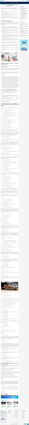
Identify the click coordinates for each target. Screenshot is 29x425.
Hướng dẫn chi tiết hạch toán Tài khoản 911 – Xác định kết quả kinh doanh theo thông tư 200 (24, 29)
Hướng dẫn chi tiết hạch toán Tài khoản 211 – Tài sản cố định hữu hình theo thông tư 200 (24, 24)
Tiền (14, 2)
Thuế (2, 2)
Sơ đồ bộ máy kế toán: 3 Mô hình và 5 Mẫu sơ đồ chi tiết (24, 19)
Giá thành (23, 2)
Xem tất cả (16, 400)
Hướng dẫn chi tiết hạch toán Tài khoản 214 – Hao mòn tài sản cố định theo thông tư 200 (24, 27)
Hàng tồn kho (12, 2)
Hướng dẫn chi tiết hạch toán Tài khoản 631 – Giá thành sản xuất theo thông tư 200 (24, 33)
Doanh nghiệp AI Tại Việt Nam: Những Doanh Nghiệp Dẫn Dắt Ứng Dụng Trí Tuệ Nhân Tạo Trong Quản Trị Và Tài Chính (24, 13)
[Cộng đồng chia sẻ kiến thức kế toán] (3, 1)
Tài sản (19, 2)
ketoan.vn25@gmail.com (4, 416)
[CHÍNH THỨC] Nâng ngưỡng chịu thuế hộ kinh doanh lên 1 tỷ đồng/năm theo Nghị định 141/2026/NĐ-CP (24, 8)
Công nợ (7, 2)
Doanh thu (17, 2)
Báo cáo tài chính (16, 3)
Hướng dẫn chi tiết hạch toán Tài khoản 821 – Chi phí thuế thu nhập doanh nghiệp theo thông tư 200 (24, 31)
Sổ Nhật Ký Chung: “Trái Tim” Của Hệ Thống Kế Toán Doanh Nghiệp (23, 15)
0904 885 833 (3, 417)
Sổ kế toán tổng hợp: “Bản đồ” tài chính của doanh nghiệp (23, 17)
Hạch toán (26, 2)
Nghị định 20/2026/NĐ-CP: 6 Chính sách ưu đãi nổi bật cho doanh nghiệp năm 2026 (24, 11)
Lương (21, 2)
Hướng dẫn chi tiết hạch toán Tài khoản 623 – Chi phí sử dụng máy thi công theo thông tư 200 (24, 36)
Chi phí (9, 2)
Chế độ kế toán (12, 3)
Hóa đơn (5, 2)
